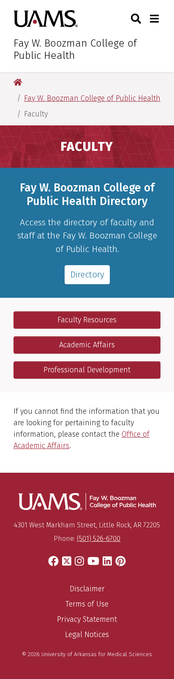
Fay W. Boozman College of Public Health (75, 49)
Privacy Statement (87, 619)
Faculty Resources (87, 319)
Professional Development (87, 369)
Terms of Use (87, 604)
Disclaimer (87, 588)
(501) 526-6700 (98, 539)
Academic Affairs (87, 344)
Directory (87, 274)
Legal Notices (87, 634)
